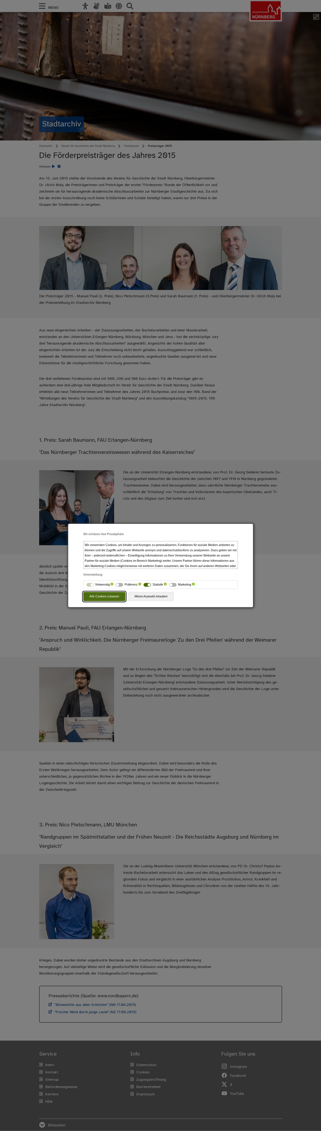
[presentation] (111, 584)
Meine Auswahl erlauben (151, 596)
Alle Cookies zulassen (104, 596)
